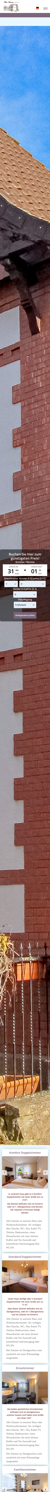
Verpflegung (25, 599)
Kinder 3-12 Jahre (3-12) (32, 578)
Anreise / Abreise (25, 562)
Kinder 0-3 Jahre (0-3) (25, 589)
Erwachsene (11, 578)
